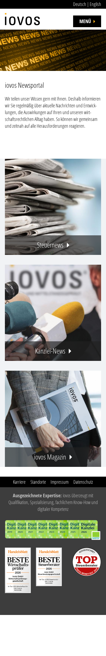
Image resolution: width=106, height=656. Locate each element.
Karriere (19, 482)
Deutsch (79, 4)
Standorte (38, 482)
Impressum (59, 482)
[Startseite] (22, 16)
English (95, 4)
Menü (85, 21)
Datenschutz (83, 482)
